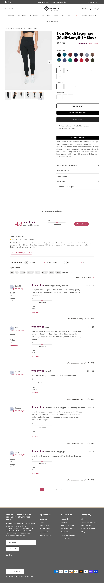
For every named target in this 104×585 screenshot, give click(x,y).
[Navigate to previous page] (37, 489)
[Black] (59, 54)
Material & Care (62, 171)
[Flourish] (59, 60)
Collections (22, 16)
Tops (42, 522)
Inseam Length (62, 176)
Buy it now (78, 120)
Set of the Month (52, 22)
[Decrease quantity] (58, 97)
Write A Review (81, 224)
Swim (56, 16)
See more (36, 312)
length (44, 272)
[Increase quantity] (70, 97)
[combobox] (37, 262)
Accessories (44, 532)
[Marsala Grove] (87, 60)
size (12, 272)
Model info (60, 181)
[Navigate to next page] (67, 489)
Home (7, 28)
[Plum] (75, 60)
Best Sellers (46, 16)
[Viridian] (70, 60)
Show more (67, 272)
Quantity (60, 93)
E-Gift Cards (45, 529)
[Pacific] (64, 54)
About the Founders (88, 522)
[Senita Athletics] (52, 8)
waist (38, 272)
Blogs (83, 532)
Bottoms (43, 519)
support (30, 272)
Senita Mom (66, 16)
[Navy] (75, 54)
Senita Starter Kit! (59, 2)
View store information (66, 131)
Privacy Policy (86, 525)
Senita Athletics (15, 576)
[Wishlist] (90, 8)
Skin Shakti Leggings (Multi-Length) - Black (23, 28)
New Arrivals (34, 16)
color (51, 272)
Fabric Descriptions (68, 535)
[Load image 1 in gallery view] (28, 60)
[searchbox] (17, 262)
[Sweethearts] (81, 60)
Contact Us (65, 538)
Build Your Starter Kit (89, 16)
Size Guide (65, 532)
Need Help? (65, 519)
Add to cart (77, 106)
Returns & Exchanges (65, 187)
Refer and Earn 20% (68, 529)
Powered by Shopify (27, 576)
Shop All (11, 16)
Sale (76, 16)
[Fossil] (81, 54)
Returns (64, 522)
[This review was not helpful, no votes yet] (92, 319)
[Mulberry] (70, 54)
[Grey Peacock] (87, 54)
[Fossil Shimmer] (92, 54)
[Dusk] (64, 60)
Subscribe (13, 549)
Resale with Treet (88, 529)
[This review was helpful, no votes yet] (88, 319)
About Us (84, 519)
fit (17, 272)
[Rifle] (92, 60)
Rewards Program (67, 525)
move (58, 272)
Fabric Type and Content (66, 165)
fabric (23, 272)
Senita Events (45, 535)
